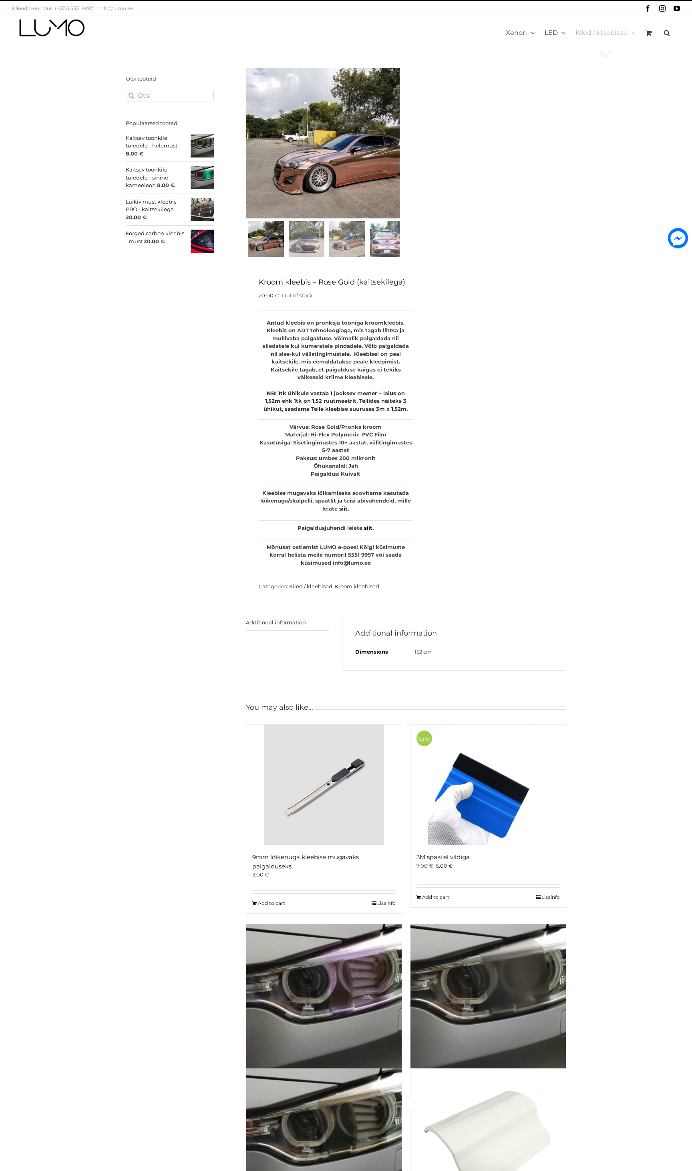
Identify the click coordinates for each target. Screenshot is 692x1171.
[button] (667, 33)
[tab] (287, 623)
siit (343, 508)
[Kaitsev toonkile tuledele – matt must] (488, 1001)
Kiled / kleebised (310, 586)
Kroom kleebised (357, 586)
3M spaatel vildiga (443, 857)
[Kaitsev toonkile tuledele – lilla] (324, 1001)
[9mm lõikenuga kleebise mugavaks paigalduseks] (324, 785)
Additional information (276, 622)
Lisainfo (386, 903)
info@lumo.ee (116, 8)
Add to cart (271, 903)
